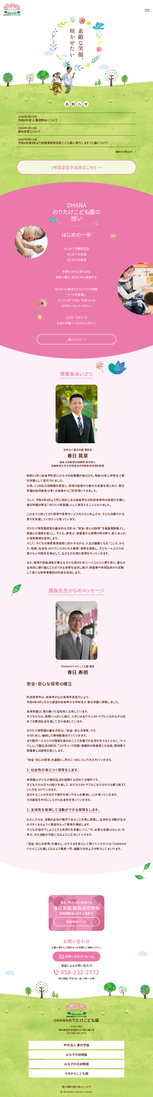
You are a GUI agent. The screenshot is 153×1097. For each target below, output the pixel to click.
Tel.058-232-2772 (76, 1033)
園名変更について (29, 131)
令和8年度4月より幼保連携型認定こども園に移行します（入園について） (63, 143)
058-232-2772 (80, 972)
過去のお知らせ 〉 (125, 151)
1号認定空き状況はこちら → (76, 167)
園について (75, 339)
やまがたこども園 (76, 1073)
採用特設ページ (76, 922)
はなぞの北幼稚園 (76, 1064)
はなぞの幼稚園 (76, 1054)
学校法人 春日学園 (76, 1045)
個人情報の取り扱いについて (76, 1086)
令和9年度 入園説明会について (38, 120)
